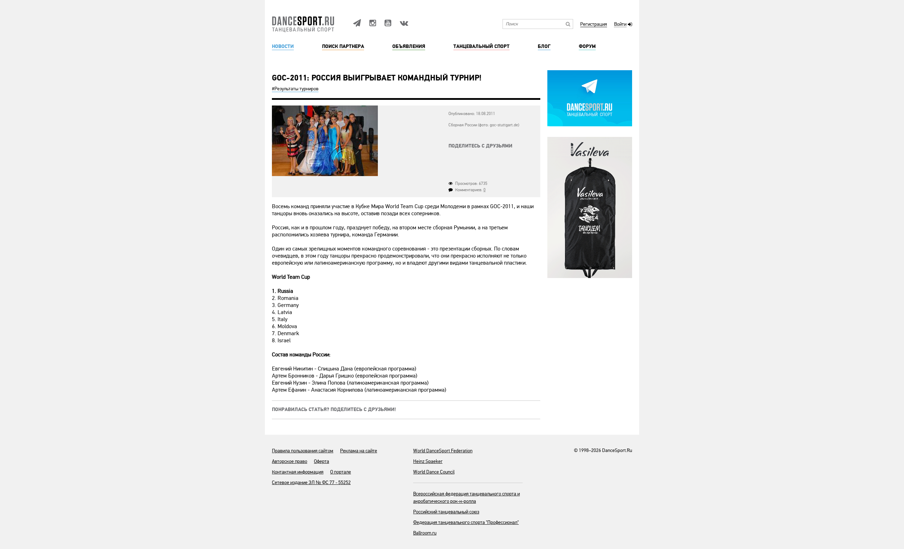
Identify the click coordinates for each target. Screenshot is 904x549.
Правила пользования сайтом (302, 451)
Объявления (408, 46)
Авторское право (289, 461)
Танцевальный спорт (481, 46)
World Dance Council (433, 472)
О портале (340, 472)
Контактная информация (297, 472)
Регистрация (593, 24)
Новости (283, 46)
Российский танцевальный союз (446, 512)
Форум (587, 46)
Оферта (321, 461)
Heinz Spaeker (427, 461)
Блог (544, 46)
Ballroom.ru (424, 533)
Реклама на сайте (358, 451)
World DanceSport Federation (442, 451)
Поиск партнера (343, 46)
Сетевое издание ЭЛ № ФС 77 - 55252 (311, 482)
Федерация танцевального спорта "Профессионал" (466, 522)
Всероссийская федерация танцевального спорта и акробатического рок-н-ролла (466, 497)
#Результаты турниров (295, 89)
